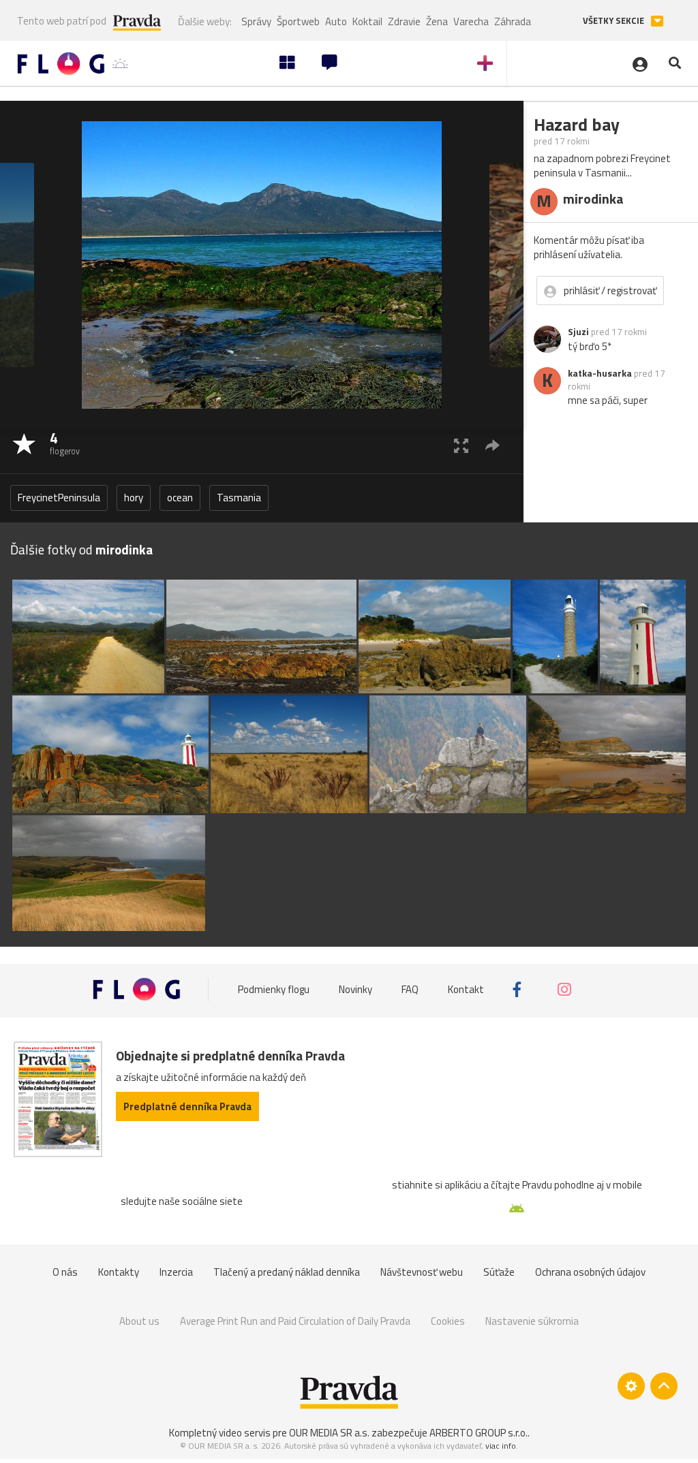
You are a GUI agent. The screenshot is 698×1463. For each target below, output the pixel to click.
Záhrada (512, 21)
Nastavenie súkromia (532, 1321)
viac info (500, 1445)
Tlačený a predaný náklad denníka (286, 1272)
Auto (336, 21)
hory (133, 497)
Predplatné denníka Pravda (187, 1106)
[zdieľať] (492, 445)
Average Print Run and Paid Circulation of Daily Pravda (295, 1321)
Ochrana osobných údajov (590, 1272)
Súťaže (499, 1272)
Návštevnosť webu (421, 1272)
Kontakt (466, 989)
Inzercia (176, 1272)
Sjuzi (578, 332)
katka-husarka (600, 373)
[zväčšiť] (461, 445)
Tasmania (239, 497)
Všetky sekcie (614, 20)
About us (139, 1321)
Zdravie (404, 21)
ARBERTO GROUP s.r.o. (478, 1433)
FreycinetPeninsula (59, 497)
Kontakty (118, 1272)
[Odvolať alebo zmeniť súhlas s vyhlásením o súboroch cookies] (631, 1386)
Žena (437, 21)
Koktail (367, 21)
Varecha (471, 21)
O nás (65, 1272)
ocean (180, 497)
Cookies (448, 1321)
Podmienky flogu (273, 989)
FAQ (410, 989)
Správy (256, 21)
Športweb (298, 21)
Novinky (355, 989)
